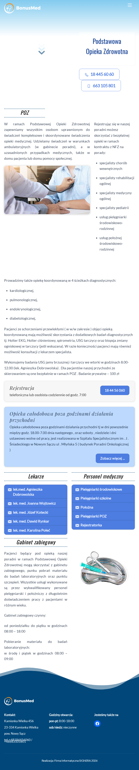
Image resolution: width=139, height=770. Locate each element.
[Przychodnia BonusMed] (22, 12)
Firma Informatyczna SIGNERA (72, 760)
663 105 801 (104, 85)
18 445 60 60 (102, 74)
